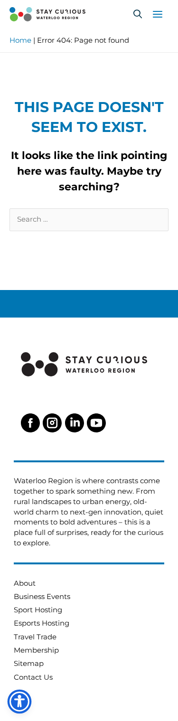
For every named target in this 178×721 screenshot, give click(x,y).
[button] (137, 14)
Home (20, 40)
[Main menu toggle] (158, 14)
